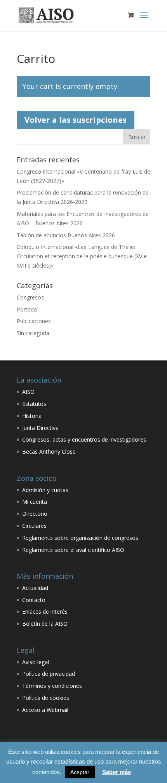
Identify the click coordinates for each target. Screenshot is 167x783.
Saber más (116, 772)
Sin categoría (33, 333)
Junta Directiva (40, 428)
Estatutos (34, 403)
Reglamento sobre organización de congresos (80, 537)
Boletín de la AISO (45, 623)
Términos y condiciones (52, 685)
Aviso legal (35, 662)
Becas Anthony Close (49, 451)
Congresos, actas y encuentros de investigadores (84, 439)
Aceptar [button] (79, 772)
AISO (28, 391)
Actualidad (35, 588)
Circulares (34, 525)
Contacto (33, 600)
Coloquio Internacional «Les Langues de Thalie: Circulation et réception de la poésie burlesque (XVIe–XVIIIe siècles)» (83, 256)
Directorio (34, 513)
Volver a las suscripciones (75, 120)
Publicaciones (34, 321)
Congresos (30, 297)
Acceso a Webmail (45, 709)
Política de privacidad (48, 673)
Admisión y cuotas (45, 490)
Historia (32, 415)
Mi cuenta (34, 501)
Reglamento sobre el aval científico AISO (73, 549)
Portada (27, 309)
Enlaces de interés (45, 611)
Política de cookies (45, 697)
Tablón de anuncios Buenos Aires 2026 (66, 235)
